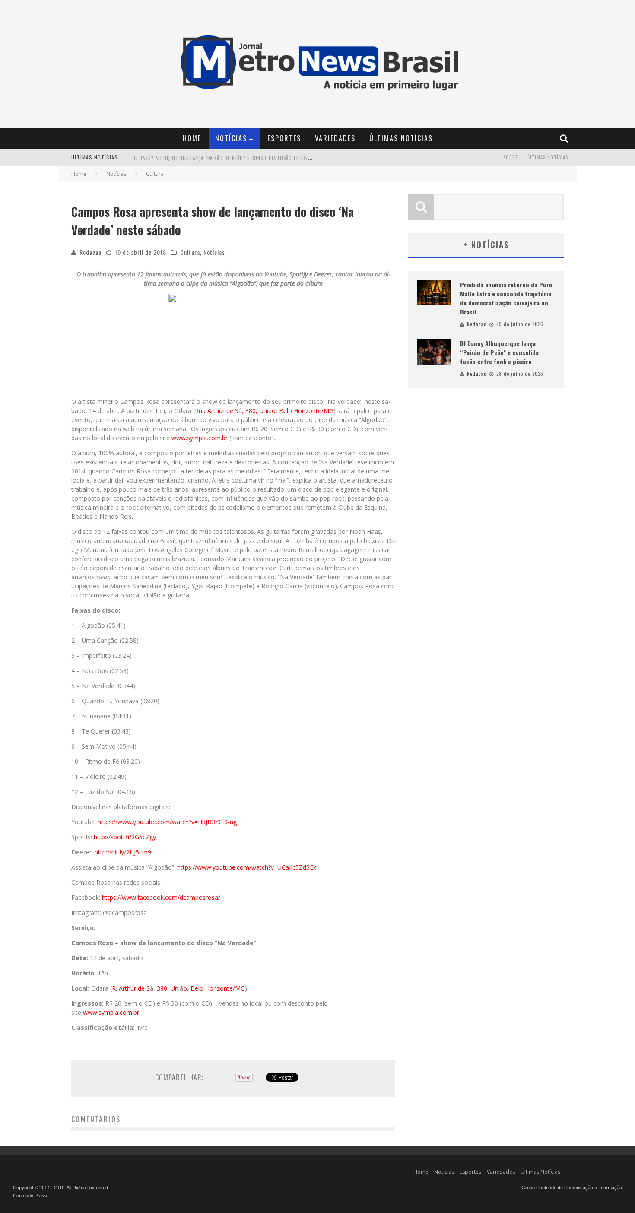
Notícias (231, 138)
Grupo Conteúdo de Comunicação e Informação (571, 1187)
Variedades (335, 138)
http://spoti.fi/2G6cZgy (125, 837)
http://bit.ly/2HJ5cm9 (123, 852)
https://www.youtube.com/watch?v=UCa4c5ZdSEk (246, 867)
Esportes (284, 138)
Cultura (190, 252)
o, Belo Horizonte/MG (302, 410)
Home (192, 138)
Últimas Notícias (401, 138)
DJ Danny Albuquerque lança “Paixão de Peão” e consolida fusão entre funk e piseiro (239, 158)
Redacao (90, 252)
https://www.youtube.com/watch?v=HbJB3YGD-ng (167, 822)
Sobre (510, 157)
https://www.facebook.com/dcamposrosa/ (161, 897)
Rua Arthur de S (216, 410)
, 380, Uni (255, 410)
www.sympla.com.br (199, 438)
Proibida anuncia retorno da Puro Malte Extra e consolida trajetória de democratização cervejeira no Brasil (506, 298)
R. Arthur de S (131, 988)
